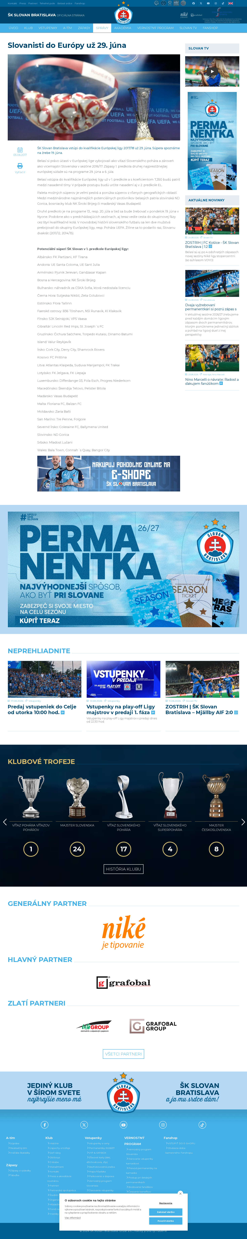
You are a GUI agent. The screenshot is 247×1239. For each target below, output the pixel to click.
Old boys (55, 1157)
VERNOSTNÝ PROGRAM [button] (155, 28)
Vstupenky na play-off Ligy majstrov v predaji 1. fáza (121, 709)
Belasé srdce (64, 3)
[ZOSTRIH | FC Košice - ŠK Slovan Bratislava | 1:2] (212, 221)
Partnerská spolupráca (63, 1190)
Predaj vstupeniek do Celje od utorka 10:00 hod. (42, 709)
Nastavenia (165, 1203)
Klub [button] (28, 28)
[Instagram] (215, 3)
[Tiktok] (223, 3)
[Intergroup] (94, 1026)
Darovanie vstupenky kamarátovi (100, 1193)
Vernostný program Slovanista (99, 1183)
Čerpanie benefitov (139, 1191)
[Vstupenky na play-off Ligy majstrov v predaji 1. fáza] (123, 679)
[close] (180, 1193)
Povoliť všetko (166, 1221)
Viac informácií (73, 1217)
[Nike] (123, 932)
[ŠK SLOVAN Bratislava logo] (123, 12)
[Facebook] (193, 3)
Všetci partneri (123, 1054)
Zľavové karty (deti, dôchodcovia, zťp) (99, 1160)
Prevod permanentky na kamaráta (141, 1170)
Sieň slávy (55, 1152)
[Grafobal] (123, 982)
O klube (54, 1162)
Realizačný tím (18, 1148)
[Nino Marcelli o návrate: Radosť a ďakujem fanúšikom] (212, 357)
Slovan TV (208, 237)
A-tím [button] (67, 28)
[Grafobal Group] (153, 1026)
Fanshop (80, 3)
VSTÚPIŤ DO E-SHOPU (181, 1143)
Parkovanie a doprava (101, 1176)
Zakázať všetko (166, 1212)
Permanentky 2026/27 (102, 1148)
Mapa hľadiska (97, 1171)
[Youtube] (208, 3)
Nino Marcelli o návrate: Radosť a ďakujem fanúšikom (212, 381)
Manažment (57, 1166)
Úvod (13, 28)
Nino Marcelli (218, 374)
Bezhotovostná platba (102, 1166)
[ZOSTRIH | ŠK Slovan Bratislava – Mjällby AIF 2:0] (202, 679)
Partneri (54, 1185)
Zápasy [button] (84, 28)
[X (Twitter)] (200, 3)
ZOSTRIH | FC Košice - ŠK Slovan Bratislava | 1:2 (212, 245)
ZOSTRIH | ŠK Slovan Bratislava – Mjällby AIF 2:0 (200, 709)
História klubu (123, 869)
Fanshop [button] (210, 28)
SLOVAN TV (188, 28)
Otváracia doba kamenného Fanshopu (179, 1150)
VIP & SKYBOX (97, 1152)
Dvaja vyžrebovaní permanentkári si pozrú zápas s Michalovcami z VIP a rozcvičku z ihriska (212, 307)
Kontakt (54, 1171)
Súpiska (14, 1143)
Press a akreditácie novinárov (59, 1178)
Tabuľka (14, 1175)
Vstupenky (35, 700)
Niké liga (207, 374)
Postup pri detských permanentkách (139, 1180)
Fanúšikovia (209, 300)
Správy (102, 28)
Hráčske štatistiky (20, 1152)
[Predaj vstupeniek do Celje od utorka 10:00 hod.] (44, 679)
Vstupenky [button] (48, 28)
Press (22, 3)
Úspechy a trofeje (60, 1148)
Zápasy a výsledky (20, 1170)
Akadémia (122, 28)
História (54, 1143)
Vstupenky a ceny (99, 1143)
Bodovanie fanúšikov (140, 1186)
